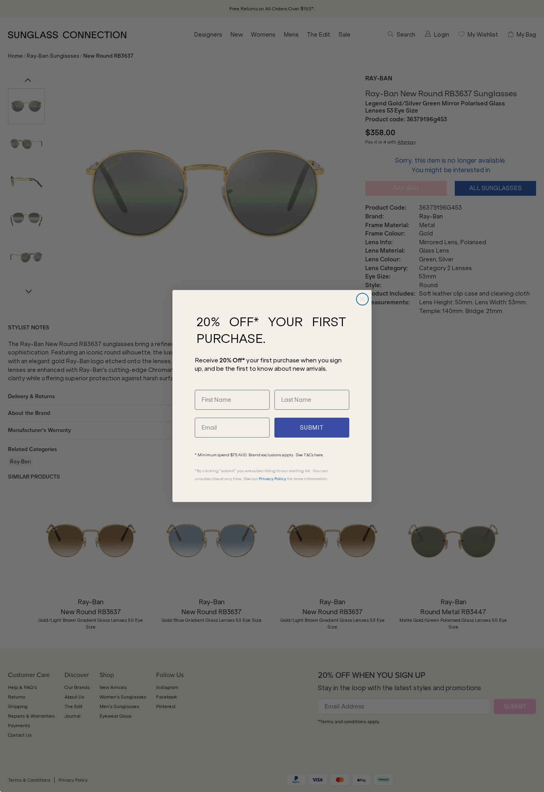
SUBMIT (312, 427)
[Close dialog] (362, 299)
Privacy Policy (272, 478)
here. (319, 454)
